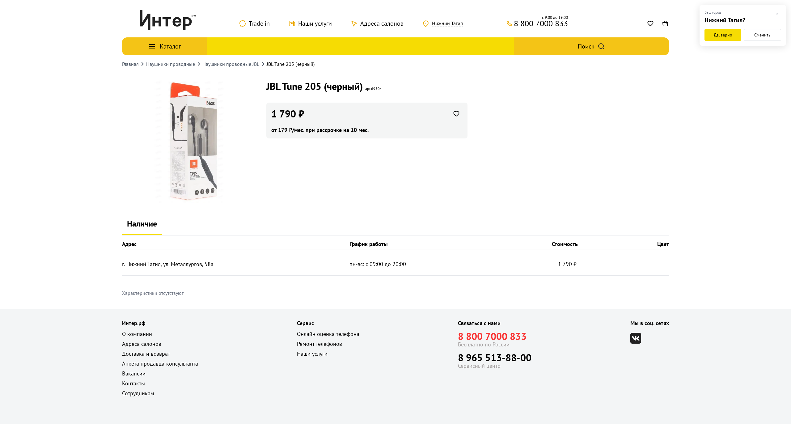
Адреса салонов (382, 23)
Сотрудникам (138, 393)
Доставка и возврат (146, 353)
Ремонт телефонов (319, 343)
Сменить (762, 35)
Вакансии (134, 373)
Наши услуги (315, 23)
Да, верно (723, 35)
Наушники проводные (170, 64)
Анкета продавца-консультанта (160, 363)
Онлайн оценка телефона (328, 333)
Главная (130, 64)
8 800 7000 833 (492, 336)
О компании (137, 333)
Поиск (586, 46)
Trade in (259, 23)
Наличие (142, 223)
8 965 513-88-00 (494, 357)
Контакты (133, 383)
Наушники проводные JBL (230, 64)
